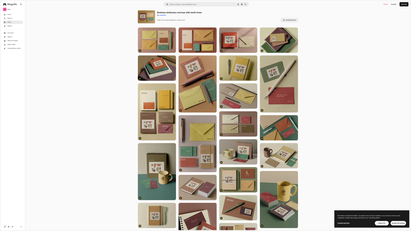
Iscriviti (404, 4)
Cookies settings (343, 223)
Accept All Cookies (398, 223)
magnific (162, 15)
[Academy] (8, 226)
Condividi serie (291, 20)
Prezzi (385, 4)
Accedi (393, 4)
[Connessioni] (4, 226)
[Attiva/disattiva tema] (12, 226)
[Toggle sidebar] (21, 4)
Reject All (381, 223)
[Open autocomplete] (166, 4)
